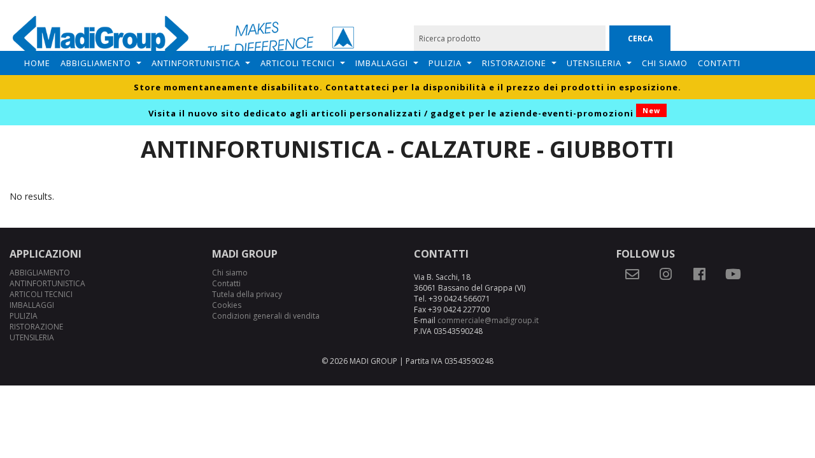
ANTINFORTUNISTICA (196, 63)
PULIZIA (445, 63)
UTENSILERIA (594, 63)
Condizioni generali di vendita (266, 315)
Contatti (719, 63)
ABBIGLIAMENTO (95, 63)
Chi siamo (665, 63)
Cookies (226, 305)
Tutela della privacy (247, 294)
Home (37, 63)
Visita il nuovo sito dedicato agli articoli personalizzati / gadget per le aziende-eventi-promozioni (404, 113)
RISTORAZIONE (514, 63)
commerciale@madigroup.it (488, 320)
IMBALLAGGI (381, 63)
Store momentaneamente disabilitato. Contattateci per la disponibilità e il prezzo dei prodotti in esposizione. (407, 87)
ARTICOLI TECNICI (297, 63)
